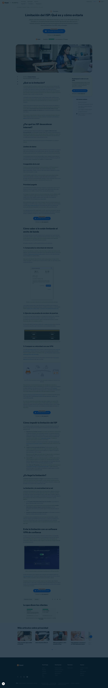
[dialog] (54, 344)
